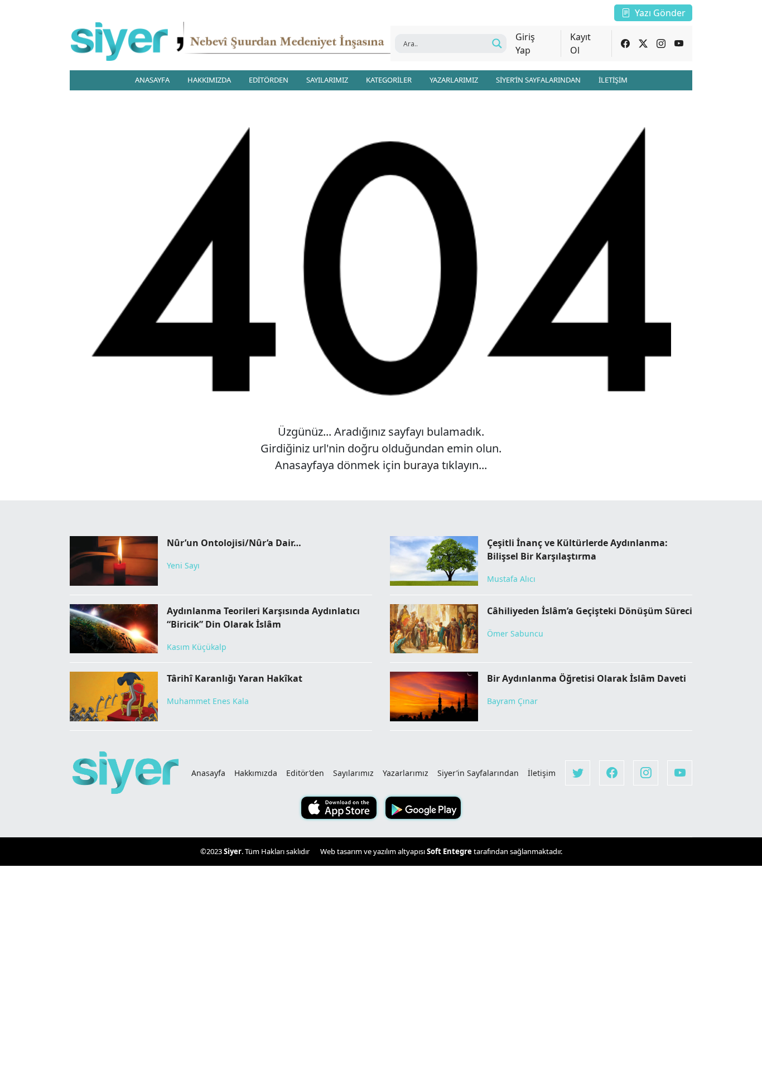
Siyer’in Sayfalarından (478, 773)
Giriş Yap (525, 43)
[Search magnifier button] (497, 43)
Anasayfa (208, 773)
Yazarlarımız (405, 773)
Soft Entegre (450, 851)
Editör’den (305, 773)
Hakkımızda (255, 773)
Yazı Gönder (660, 13)
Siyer (233, 851)
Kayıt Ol (580, 43)
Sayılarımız (353, 773)
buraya (421, 465)
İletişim (542, 773)
